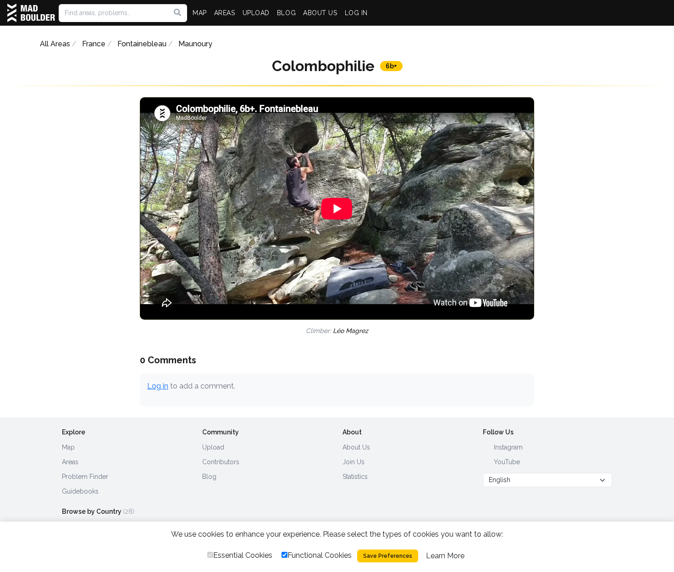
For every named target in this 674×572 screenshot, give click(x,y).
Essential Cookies (242, 555)
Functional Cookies (319, 555)
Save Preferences (387, 556)
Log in (157, 386)
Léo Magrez (350, 330)
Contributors (220, 462)
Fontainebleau (141, 43)
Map (68, 447)
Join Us (354, 462)
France (93, 43)
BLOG (286, 13)
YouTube (506, 462)
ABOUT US (320, 13)
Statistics (355, 476)
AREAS (224, 13)
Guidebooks (80, 491)
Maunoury (195, 43)
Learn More (445, 555)
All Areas (55, 43)
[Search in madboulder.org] (177, 13)
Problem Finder (85, 476)
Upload (213, 447)
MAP (200, 13)
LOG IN (356, 13)
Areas (70, 462)
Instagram (507, 447)
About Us (356, 447)
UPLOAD (256, 13)
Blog (209, 476)
